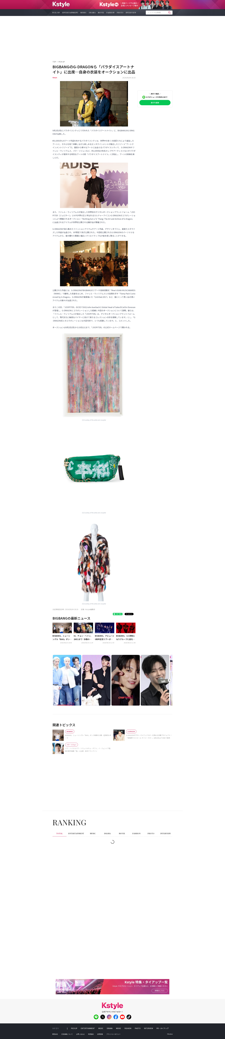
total (59, 833)
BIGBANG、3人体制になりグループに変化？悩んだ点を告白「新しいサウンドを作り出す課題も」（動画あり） (125, 637)
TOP (54, 62)
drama (92, 12)
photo (120, 12)
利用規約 (91, 1034)
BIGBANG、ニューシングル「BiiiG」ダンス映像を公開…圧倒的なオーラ (61, 637)
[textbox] (159, 13)
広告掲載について (67, 1034)
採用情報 (100, 1034)
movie (101, 12)
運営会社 (55, 1034)
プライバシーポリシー (113, 1034)
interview (131, 12)
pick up (56, 12)
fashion (110, 12)
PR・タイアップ (162, 1028)
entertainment (70, 12)
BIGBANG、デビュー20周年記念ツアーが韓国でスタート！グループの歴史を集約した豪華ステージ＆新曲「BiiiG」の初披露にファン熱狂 (104, 637)
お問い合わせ (80, 1034)
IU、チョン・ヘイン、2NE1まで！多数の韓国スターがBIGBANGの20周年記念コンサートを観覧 (83, 637)
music (84, 12)
